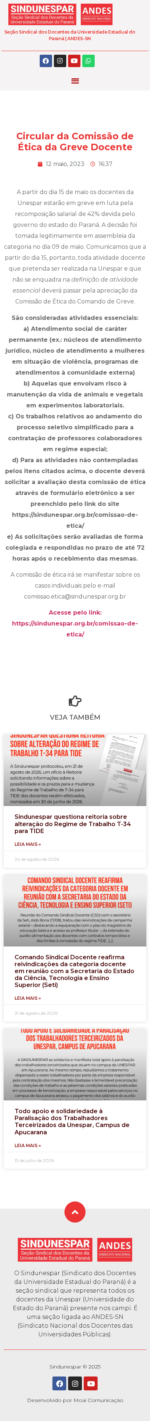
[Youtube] (74, 61)
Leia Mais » (28, 844)
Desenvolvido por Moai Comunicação (75, 1400)
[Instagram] (60, 61)
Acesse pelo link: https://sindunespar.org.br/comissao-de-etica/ (75, 623)
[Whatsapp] (88, 61)
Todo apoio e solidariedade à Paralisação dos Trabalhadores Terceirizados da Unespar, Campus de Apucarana (72, 1122)
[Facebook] (46, 61)
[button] (75, 80)
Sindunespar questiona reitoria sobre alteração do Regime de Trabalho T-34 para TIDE (73, 823)
